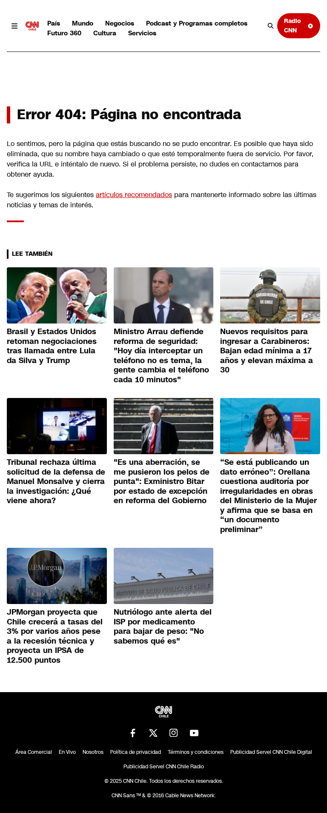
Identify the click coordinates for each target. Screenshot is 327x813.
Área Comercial (33, 752)
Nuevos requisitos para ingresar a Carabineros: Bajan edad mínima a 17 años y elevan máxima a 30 (266, 350)
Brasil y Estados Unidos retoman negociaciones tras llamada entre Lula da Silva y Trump (52, 346)
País (53, 23)
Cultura (104, 33)
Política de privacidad (135, 752)
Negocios (119, 23)
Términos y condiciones (196, 752)
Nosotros (93, 752)
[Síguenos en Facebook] (133, 733)
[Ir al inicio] (32, 26)
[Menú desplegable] (14, 26)
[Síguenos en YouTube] (194, 733)
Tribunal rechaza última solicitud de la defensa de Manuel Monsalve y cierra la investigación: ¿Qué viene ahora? (56, 481)
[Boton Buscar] (271, 26)
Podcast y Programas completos (196, 23)
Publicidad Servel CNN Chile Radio (163, 766)
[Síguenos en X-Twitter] (153, 733)
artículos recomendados (134, 195)
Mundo (82, 23)
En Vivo (67, 752)
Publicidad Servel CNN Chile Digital (271, 752)
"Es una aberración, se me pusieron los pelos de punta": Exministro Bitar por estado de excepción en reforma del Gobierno (161, 481)
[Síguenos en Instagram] (174, 733)
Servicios (142, 33)
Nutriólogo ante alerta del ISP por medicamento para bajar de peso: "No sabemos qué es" (163, 627)
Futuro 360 (64, 33)
